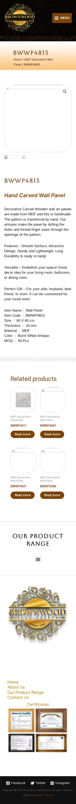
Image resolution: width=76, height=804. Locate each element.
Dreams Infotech (44, 795)
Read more (22, 434)
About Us (16, 687)
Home (18, 59)
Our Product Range (25, 692)
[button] (38, 559)
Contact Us (18, 697)
